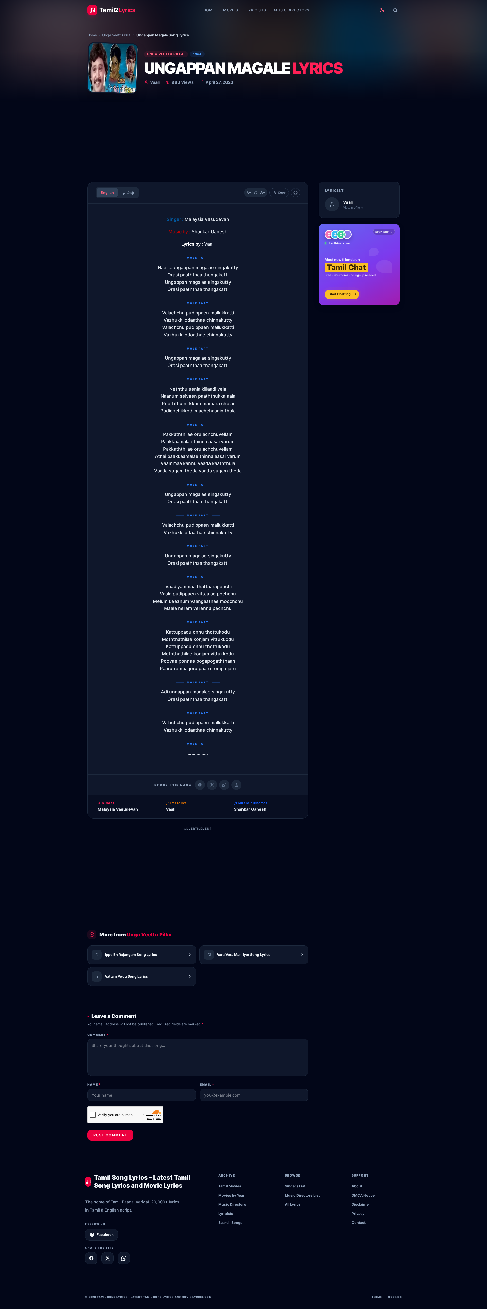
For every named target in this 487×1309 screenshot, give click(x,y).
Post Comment (110, 1135)
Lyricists (256, 10)
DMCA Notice (363, 1195)
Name (94, 1084)
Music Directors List (302, 1195)
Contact (359, 1222)
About (357, 1186)
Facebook (105, 1234)
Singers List (295, 1186)
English (107, 192)
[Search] (395, 10)
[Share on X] (107, 1258)
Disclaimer (361, 1204)
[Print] (295, 192)
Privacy (358, 1213)
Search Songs (230, 1222)
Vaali (155, 82)
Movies (230, 10)
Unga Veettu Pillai (116, 35)
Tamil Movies (229, 1186)
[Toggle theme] (382, 10)
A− (249, 192)
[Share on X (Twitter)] (212, 785)
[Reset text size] (255, 192)
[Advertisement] (243, 139)
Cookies (395, 1296)
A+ (262, 192)
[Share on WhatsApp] (224, 785)
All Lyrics (293, 1204)
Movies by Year (231, 1195)
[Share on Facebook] (200, 785)
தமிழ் (128, 192)
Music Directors (291, 10)
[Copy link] (236, 785)
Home (209, 10)
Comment (98, 1035)
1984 (197, 54)
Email (207, 1084)
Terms (377, 1296)
